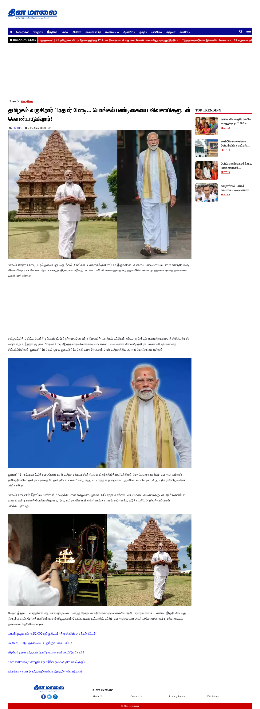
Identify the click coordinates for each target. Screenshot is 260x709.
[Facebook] (43, 697)
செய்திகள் (22, 32)
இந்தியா (52, 32)
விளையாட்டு (93, 32)
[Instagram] (55, 697)
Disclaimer (213, 696)
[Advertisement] (122, 70)
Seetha (17, 128)
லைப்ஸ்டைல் (112, 32)
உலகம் (65, 32)
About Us (97, 696)
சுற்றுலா (171, 32)
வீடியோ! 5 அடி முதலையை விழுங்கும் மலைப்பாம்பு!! (40, 643)
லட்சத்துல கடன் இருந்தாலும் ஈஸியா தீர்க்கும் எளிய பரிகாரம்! (45, 671)
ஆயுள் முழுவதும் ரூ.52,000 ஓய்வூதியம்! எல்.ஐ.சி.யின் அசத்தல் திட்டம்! (52, 633)
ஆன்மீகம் (129, 32)
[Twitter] (49, 697)
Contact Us (136, 696)
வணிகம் (185, 32)
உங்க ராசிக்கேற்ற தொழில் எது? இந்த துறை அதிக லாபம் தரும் (46, 662)
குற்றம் (143, 32)
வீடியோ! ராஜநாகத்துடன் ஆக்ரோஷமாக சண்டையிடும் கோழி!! (46, 652)
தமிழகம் (38, 32)
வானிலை (156, 32)
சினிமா (77, 32)
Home (12, 101)
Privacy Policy (177, 696)
